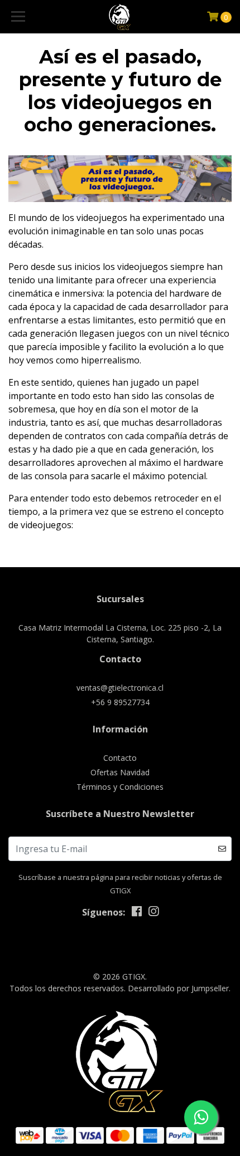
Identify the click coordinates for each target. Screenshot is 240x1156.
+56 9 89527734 (120, 702)
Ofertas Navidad (120, 772)
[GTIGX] (120, 16)
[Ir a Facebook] (137, 913)
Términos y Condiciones (120, 786)
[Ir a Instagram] (153, 913)
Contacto (120, 757)
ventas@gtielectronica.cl (120, 687)
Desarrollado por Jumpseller (178, 988)
